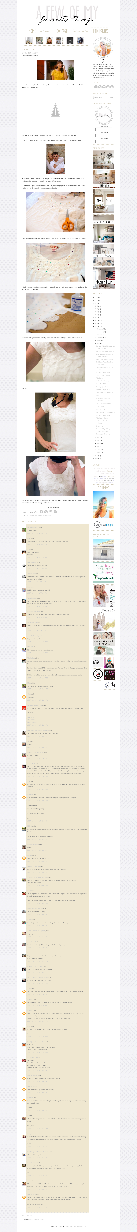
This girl (45, 85)
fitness (100, 476)
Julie (28, 1181)
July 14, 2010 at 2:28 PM (37, 914)
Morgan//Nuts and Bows (34, 705)
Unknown (30, 794)
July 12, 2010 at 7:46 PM (37, 758)
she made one (67, 85)
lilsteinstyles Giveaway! (103, 434)
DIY (28, 515)
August (99, 340)
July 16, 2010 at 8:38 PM (37, 1092)
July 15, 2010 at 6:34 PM (37, 1005)
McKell (29, 826)
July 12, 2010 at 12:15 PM (37, 700)
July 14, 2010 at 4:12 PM (37, 937)
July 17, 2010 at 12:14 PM (37, 1147)
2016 (96, 309)
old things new (39, 515)
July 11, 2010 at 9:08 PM (37, 631)
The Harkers (31, 658)
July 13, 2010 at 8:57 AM (37, 789)
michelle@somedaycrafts (34, 636)
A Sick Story (100, 406)
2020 (96, 297)
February (99, 449)
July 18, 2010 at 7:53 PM (37, 1158)
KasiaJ (29, 953)
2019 (96, 300)
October (99, 335)
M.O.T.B (30, 647)
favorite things (99, 473)
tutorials (110, 482)
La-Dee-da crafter (32, 1057)
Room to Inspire (32, 1163)
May (98, 440)
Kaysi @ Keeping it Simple (35, 752)
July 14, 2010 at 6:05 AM (37, 885)
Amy (28, 781)
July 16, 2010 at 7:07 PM (37, 1081)
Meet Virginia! (31, 717)
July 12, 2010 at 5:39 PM (37, 747)
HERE (61, 507)
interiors (96, 478)
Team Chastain (31, 598)
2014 (96, 315)
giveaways (110, 476)
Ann (28, 549)
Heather (29, 920)
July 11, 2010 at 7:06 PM (37, 557)
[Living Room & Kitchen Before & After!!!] (59, 40)
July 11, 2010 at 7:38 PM (37, 593)
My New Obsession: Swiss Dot (105, 351)
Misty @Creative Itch (33, 866)
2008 (96, 458)
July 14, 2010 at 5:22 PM (37, 948)
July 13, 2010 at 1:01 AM (37, 776)
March (99, 446)
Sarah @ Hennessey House (35, 966)
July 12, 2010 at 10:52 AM (38, 689)
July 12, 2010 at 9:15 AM (37, 678)
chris (28, 538)
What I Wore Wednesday (103, 375)
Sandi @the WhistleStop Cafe (36, 1042)
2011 (96, 323)
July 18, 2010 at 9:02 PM (37, 1176)
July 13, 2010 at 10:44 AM (38, 800)
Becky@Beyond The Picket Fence (37, 977)
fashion (32, 515)
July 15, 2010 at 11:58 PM (37, 1021)
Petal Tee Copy (100, 409)
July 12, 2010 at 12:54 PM (37, 725)
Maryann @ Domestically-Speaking (38, 730)
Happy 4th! (99, 426)
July (98, 343)
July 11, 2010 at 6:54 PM (37, 533)
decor (104, 471)
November (100, 332)
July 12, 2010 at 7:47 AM (37, 642)
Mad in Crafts (31, 1086)
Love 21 (98, 395)
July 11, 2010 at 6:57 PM (37, 544)
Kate (28, 1026)
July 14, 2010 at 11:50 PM (37, 961)
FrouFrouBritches (32, 622)
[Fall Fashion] (80, 40)
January (99, 452)
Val (28, 741)
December (100, 329)
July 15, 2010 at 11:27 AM (38, 983)
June (98, 437)
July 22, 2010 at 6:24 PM (37, 1207)
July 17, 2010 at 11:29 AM (38, 1129)
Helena (29, 890)
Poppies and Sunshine (33, 611)
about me (100, 468)
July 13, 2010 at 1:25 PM (37, 850)
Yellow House (31, 573)
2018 (96, 303)
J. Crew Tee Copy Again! (103, 381)
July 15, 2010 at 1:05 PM (37, 994)
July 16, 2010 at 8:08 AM (37, 1037)
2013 (96, 317)
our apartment (108, 480)
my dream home (109, 478)
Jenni (28, 587)
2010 (96, 326)
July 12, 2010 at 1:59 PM (37, 736)
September (100, 337)
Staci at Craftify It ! (33, 1075)
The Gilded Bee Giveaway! (104, 392)
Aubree (29, 988)
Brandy (29, 855)
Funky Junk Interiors (33, 1134)
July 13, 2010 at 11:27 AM (38, 839)
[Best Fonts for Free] (70, 40)
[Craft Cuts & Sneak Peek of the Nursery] (29, 40)
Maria (29, 683)
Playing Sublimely (32, 527)
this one (50, 503)
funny (104, 476)
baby (105, 468)
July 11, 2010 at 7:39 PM (37, 606)
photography (103, 483)
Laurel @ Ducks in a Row (35, 908)
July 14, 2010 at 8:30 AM (37, 903)
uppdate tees (47, 515)
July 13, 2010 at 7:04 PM (37, 872)
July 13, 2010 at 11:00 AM (38, 821)
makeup (102, 478)
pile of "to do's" (70, 238)
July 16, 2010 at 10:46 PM (37, 1110)
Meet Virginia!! (31, 720)
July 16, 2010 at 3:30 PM (37, 1070)
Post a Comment (27, 1215)
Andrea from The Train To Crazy (37, 877)
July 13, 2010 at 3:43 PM (37, 861)
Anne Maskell (31, 942)
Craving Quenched (102, 387)
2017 (96, 306)
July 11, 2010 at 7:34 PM (37, 582)
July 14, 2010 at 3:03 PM (37, 925)
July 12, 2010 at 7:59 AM (37, 653)
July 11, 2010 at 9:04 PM (37, 617)
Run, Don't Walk (101, 384)
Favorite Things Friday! (103, 372)
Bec (28, 1115)
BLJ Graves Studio (33, 844)
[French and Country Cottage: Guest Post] (39, 40)
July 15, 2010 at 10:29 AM (38, 972)
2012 (96, 320)
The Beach (99, 378)
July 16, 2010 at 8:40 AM (37, 1052)
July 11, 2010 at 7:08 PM (37, 568)
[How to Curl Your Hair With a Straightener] (49, 40)
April (98, 443)
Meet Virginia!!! (32, 722)
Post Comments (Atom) (37, 1219)
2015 (96, 312)
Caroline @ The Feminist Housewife (38, 1152)
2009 (96, 456)
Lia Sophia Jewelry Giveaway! (105, 412)
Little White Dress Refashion (104, 359)
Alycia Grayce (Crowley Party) (36, 931)
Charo (29, 694)
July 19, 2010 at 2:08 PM (37, 1189)
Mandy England (32, 562)
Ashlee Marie (31, 763)
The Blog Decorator (76, 1226)
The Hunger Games (102, 418)
